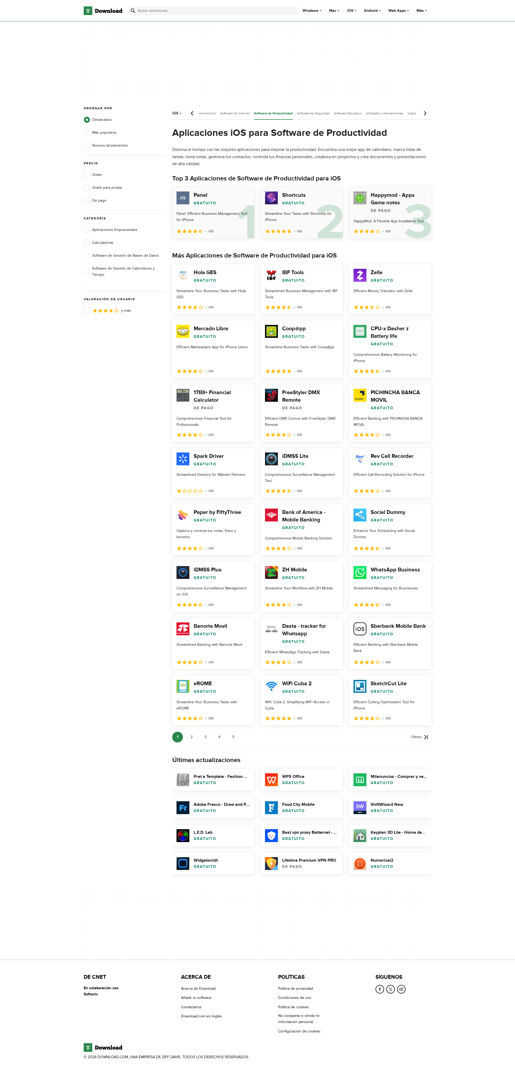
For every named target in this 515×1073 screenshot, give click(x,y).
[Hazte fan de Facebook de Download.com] (380, 989)
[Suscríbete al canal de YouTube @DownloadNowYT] (401, 989)
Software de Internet (235, 113)
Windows (310, 11)
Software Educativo (348, 113)
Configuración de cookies (299, 1031)
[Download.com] (103, 10)
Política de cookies (293, 1007)
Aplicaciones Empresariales (115, 229)
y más (126, 310)
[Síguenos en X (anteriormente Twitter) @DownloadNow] (390, 989)
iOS (350, 11)
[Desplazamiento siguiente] (424, 113)
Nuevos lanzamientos (110, 145)
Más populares (104, 132)
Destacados (102, 119)
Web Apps (397, 11)
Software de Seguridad (313, 113)
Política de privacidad (295, 988)
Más (420, 10)
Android (371, 11)
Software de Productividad (273, 113)
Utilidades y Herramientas (384, 113)
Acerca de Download (198, 988)
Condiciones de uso (294, 997)
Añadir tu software (196, 997)
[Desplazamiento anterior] (192, 113)
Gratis (97, 174)
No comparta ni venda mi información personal (298, 1018)
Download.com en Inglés (201, 1016)
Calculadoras (102, 242)
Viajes (411, 113)
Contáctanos (191, 1007)
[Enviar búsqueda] (133, 10)
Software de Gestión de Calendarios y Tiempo (123, 271)
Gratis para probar (107, 187)
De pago (99, 200)
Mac (332, 11)
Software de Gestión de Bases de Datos (125, 255)
